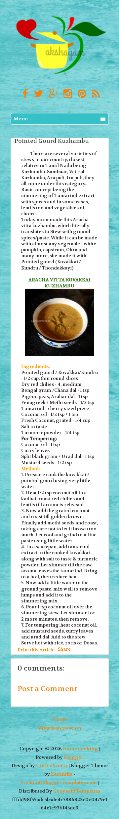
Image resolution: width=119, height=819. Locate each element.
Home (59, 719)
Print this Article (36, 650)
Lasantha (61, 774)
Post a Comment (47, 688)
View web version (59, 728)
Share (64, 648)
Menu (21, 118)
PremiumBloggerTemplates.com (58, 782)
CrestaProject (52, 765)
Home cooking (80, 749)
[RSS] (94, 94)
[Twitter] (36, 94)
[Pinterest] (80, 94)
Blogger (73, 757)
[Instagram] (66, 94)
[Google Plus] (51, 94)
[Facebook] (23, 94)
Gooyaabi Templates (76, 791)
